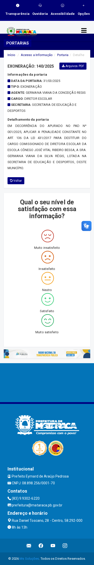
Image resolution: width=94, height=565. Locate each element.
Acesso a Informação (37, 55)
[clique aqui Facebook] (41, 545)
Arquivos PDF (74, 66)
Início (12, 55)
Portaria (62, 55)
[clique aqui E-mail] (29, 545)
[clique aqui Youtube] (53, 545)
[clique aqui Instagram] (65, 545)
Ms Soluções (29, 558)
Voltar (17, 180)
